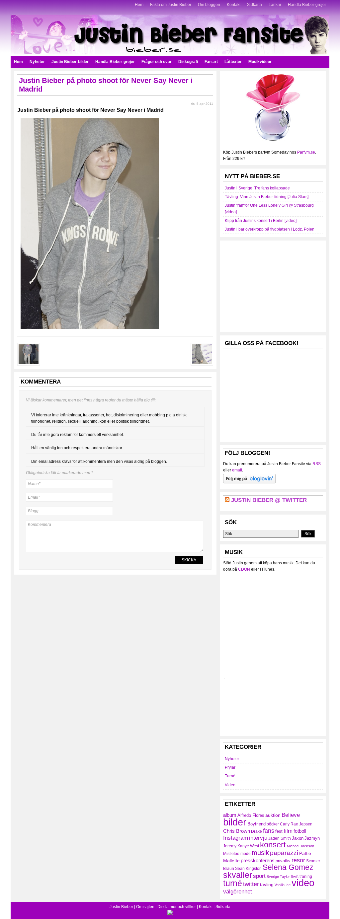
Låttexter (233, 61)
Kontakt (233, 4)
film (288, 831)
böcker (273, 824)
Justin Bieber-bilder (70, 61)
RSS (316, 463)
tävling (267, 884)
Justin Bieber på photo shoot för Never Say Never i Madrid (90, 110)
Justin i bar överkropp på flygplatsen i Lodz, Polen (269, 229)
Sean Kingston (248, 868)
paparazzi (284, 852)
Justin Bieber (121, 906)
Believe (291, 815)
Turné (230, 776)
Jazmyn (312, 838)
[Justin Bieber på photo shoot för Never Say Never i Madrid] (89, 331)
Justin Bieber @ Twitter (269, 500)
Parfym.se (306, 152)
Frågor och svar (156, 61)
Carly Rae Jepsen (296, 824)
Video (230, 785)
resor (298, 860)
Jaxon (297, 838)
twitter (251, 884)
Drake (256, 831)
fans (268, 830)
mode (245, 853)
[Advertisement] (273, 285)
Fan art (211, 61)
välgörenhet (237, 891)
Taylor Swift (289, 877)
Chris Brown (236, 831)
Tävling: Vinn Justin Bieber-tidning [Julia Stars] (266, 196)
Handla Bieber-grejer (307, 4)
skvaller (237, 875)
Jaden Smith (279, 838)
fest (279, 831)
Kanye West (248, 846)
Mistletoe (231, 853)
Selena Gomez (288, 867)
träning (305, 876)
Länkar (275, 4)
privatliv (283, 860)
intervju (258, 838)
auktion (273, 815)
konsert (273, 844)
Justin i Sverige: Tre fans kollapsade (257, 188)
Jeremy (229, 846)
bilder (234, 821)
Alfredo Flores (250, 815)
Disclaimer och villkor (176, 906)
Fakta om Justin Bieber (170, 4)
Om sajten (145, 906)
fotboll (300, 831)
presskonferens (258, 860)
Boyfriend (256, 823)
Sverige (273, 877)
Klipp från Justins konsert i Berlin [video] (261, 220)
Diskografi (188, 61)
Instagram (235, 837)
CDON (244, 569)
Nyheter (37, 61)
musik (260, 852)
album (229, 815)
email (237, 470)
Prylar (230, 767)
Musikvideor (260, 61)
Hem (139, 4)
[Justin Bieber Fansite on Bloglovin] (249, 482)
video (303, 883)
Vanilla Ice (283, 885)
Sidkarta (254, 4)
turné (232, 883)
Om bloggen (209, 4)
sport (259, 876)
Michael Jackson (300, 846)
